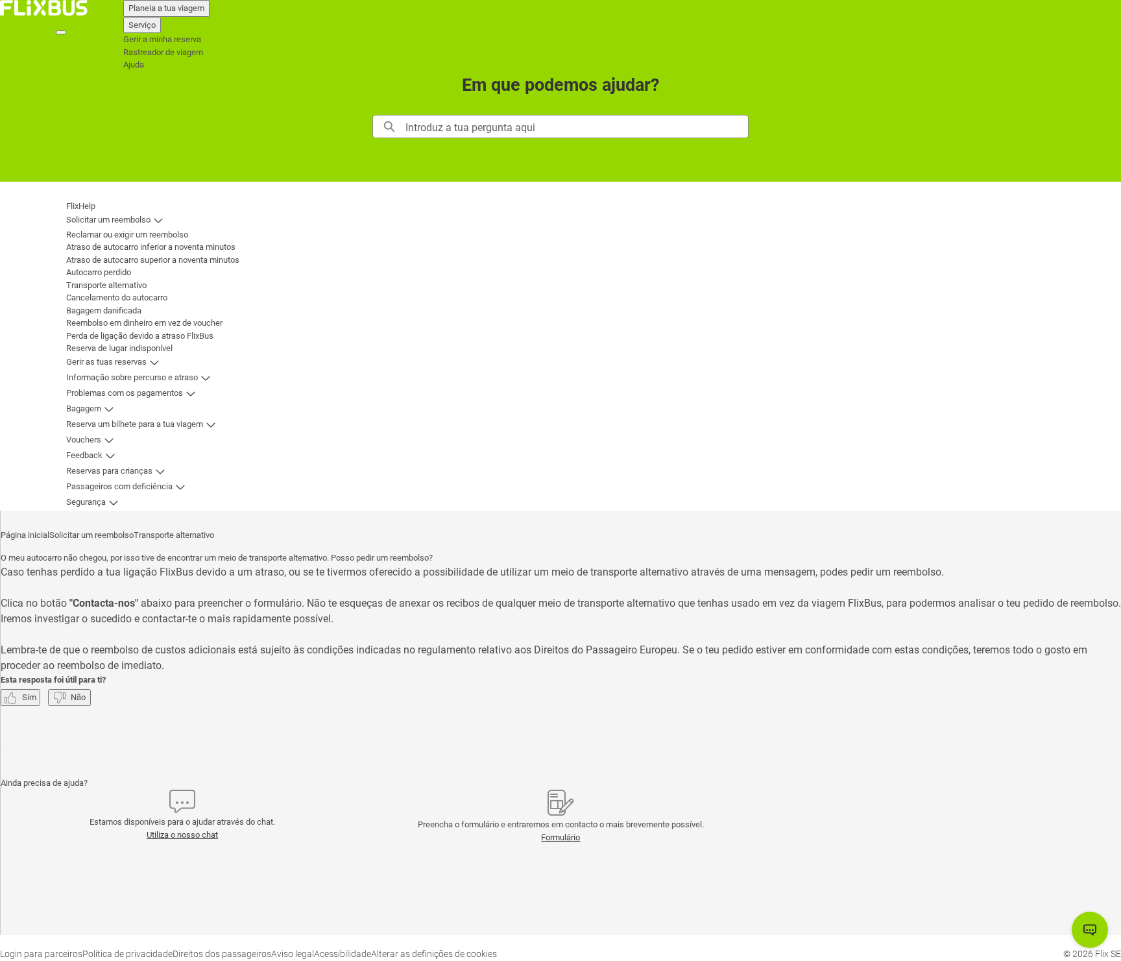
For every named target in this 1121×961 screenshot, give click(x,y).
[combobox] (576, 127)
